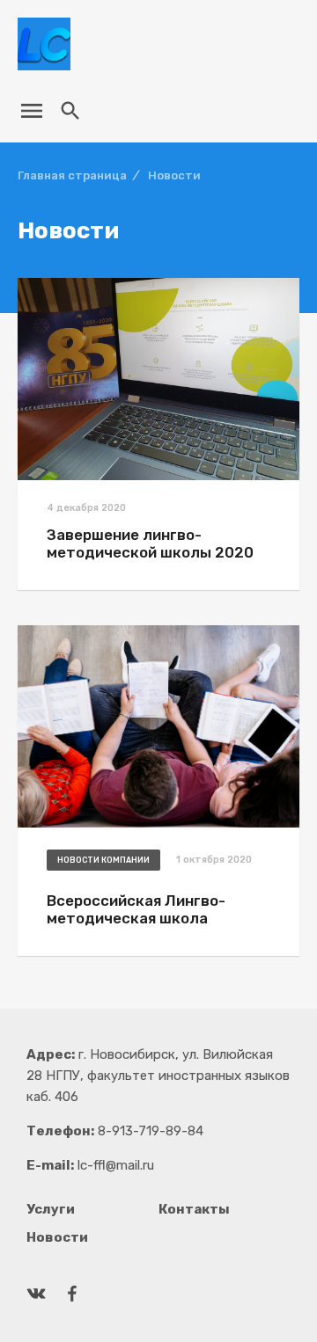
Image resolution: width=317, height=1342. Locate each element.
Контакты (194, 1209)
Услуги (50, 1209)
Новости (57, 1237)
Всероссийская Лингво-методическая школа (136, 909)
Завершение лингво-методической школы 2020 (150, 543)
